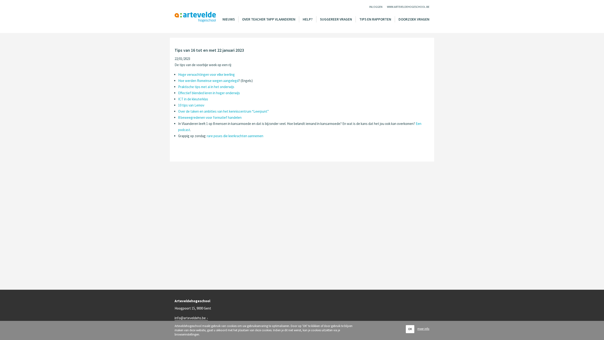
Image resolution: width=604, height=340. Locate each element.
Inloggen (375, 6)
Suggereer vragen (336, 19)
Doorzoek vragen (413, 19)
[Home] (195, 17)
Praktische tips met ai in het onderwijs (206, 87)
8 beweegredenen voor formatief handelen (210, 117)
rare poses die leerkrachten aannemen (235, 136)
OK (410, 329)
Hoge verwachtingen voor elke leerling (206, 74)
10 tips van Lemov (191, 105)
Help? (308, 19)
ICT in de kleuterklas (193, 99)
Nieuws (228, 19)
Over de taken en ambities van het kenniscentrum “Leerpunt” (223, 111)
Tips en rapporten (375, 19)
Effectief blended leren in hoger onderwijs (209, 93)
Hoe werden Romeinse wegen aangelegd (208, 80)
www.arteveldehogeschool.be (408, 6)
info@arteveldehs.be (190, 318)
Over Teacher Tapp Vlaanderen (268, 19)
